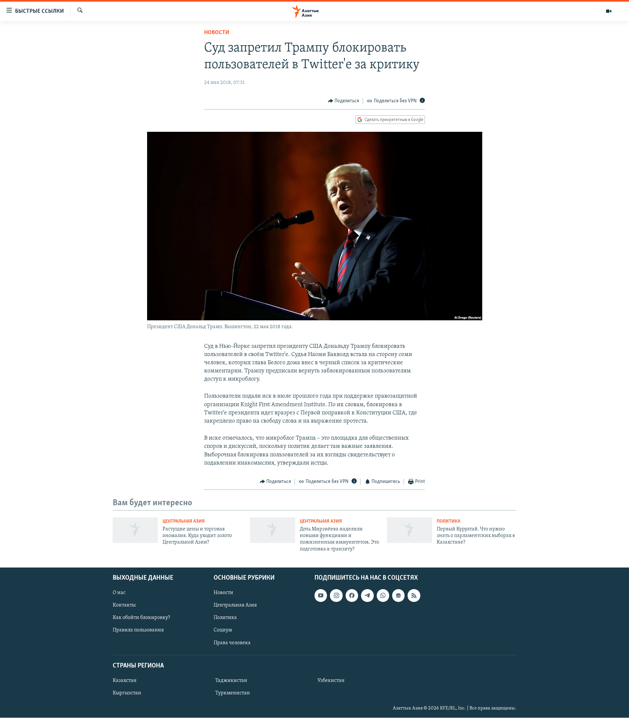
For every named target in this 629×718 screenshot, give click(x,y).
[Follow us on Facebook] (352, 595)
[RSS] (414, 595)
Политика (448, 521)
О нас (119, 592)
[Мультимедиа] (609, 11)
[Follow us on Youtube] (320, 595)
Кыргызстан (127, 693)
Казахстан (125, 680)
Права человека (232, 643)
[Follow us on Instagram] (336, 595)
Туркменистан (232, 693)
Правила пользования (138, 630)
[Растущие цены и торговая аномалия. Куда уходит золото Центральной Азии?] (135, 530)
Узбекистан (331, 680)
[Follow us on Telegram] (367, 595)
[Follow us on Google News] (398, 595)
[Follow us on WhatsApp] (383, 595)
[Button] (343, 101)
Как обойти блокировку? (141, 618)
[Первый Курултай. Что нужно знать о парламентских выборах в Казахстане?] (409, 530)
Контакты (124, 605)
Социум (223, 630)
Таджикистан (231, 680)
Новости (216, 33)
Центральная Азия (183, 521)
